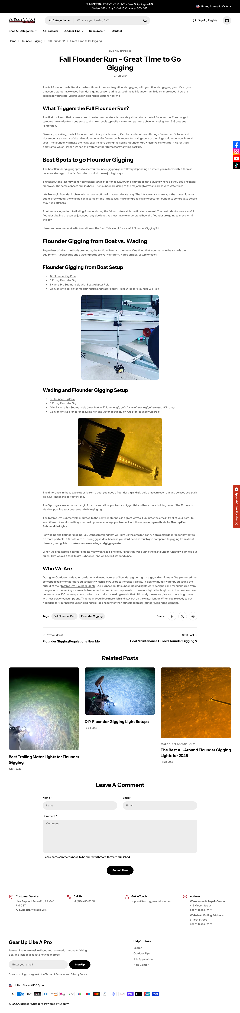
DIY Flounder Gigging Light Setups (117, 721)
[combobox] (97, 20)
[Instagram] (236, 151)
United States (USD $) (214, 6)
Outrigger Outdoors (30, 1003)
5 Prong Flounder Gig (63, 280)
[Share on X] (182, 616)
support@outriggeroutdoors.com (151, 901)
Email (127, 797)
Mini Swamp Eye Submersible (68, 407)
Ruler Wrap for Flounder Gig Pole (139, 288)
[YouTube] (236, 158)
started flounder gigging (75, 551)
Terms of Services (55, 974)
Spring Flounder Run (131, 142)
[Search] (145, 20)
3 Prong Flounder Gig (63, 403)
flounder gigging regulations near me (97, 95)
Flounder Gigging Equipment (160, 602)
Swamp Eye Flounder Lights (78, 586)
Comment (50, 816)
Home (12, 41)
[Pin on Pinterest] (193, 616)
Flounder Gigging (31, 41)
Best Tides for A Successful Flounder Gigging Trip (130, 228)
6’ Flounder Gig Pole (62, 399)
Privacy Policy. (79, 974)
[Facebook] (236, 144)
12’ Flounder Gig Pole (63, 276)
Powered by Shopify (56, 1003)
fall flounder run (164, 551)
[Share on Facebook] (172, 616)
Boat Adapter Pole (98, 284)
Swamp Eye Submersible (65, 284)
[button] (236, 506)
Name (47, 797)
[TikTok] (236, 165)
